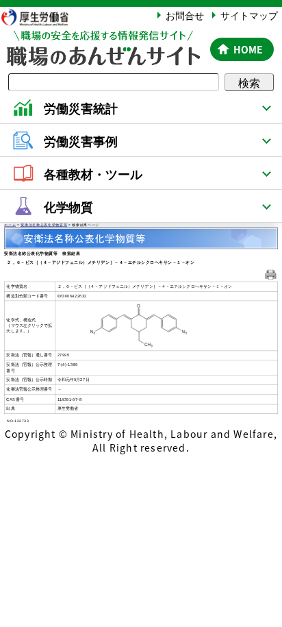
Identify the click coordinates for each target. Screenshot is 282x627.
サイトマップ (249, 15)
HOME (248, 49)
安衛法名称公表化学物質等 (44, 225)
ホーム (10, 225)
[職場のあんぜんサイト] (102, 39)
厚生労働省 (41, 17)
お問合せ (185, 15)
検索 (249, 82)
